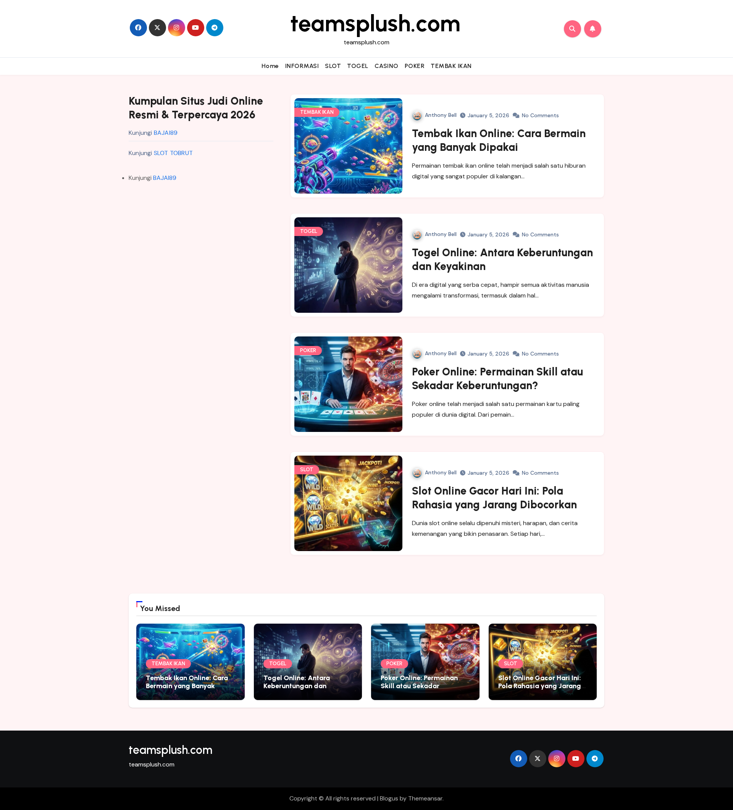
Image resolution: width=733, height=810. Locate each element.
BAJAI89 (166, 133)
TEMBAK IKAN (451, 66)
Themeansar (425, 798)
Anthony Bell (441, 115)
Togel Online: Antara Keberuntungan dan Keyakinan (296, 686)
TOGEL (357, 66)
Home (270, 66)
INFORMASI (302, 66)
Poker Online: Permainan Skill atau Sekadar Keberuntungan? (419, 686)
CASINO (387, 66)
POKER (415, 66)
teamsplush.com (375, 23)
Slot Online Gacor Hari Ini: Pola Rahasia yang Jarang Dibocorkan (539, 686)
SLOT (333, 66)
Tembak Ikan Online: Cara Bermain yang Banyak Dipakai (187, 686)
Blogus (389, 798)
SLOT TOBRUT (173, 153)
